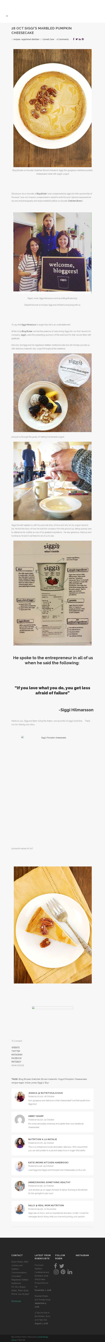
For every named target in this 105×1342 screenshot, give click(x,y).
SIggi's (40, 1083)
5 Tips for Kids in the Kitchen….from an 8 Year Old (42, 1316)
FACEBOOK (16, 1058)
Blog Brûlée (41, 194)
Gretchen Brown (75, 201)
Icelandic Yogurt (56, 1079)
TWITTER (15, 1051)
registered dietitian (30, 39)
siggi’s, (24, 335)
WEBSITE (15, 1047)
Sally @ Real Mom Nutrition (46, 1205)
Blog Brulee (27, 331)
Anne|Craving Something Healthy (49, 1182)
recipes (17, 39)
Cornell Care (48, 39)
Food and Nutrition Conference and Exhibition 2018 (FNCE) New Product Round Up (42, 1276)
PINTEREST (16, 1062)
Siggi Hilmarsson (29, 325)
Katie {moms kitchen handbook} (48, 1162)
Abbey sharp (36, 1116)
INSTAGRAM (16, 1055)
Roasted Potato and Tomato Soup (42, 1298)
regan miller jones (27, 1083)
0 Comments (63, 39)
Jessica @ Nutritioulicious (45, 1093)
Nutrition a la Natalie (42, 1139)
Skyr (47, 1083)
